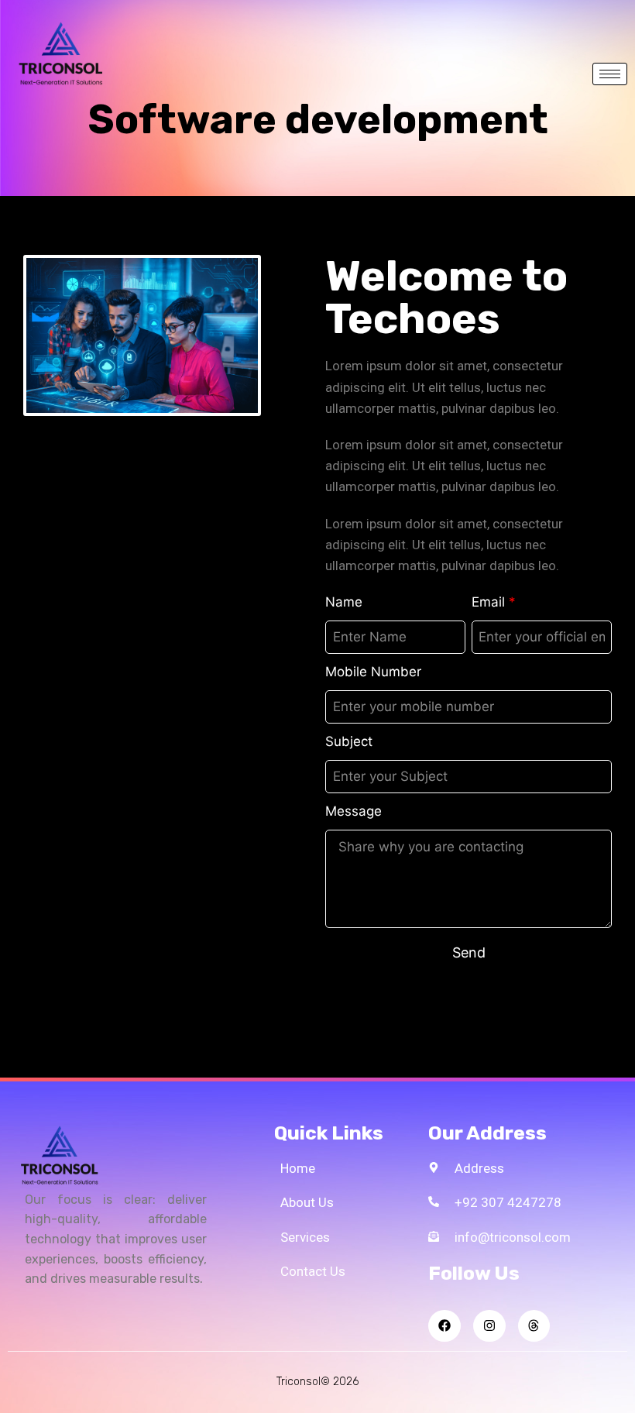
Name (343, 602)
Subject (348, 741)
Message (353, 811)
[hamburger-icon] (609, 74)
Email (494, 602)
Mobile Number (373, 671)
